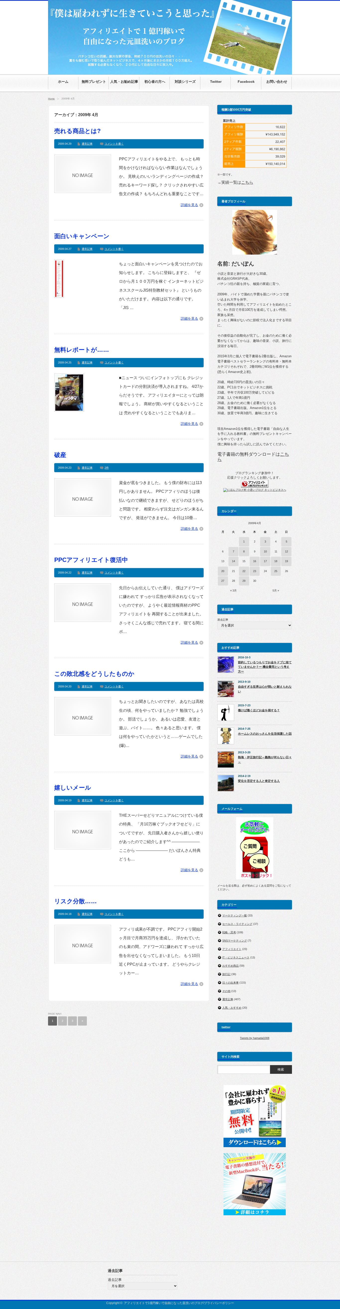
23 (254, 571)
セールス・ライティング (237, 923)
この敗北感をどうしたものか (94, 673)
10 (265, 551)
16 (254, 561)
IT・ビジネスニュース (235, 957)
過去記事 (222, 619)
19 (286, 561)
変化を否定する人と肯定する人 (259, 781)
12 (286, 551)
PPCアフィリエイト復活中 (91, 559)
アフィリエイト (231, 949)
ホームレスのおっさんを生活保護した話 (265, 733)
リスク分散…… (75, 901)
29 (243, 580)
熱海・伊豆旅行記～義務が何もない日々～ (265, 760)
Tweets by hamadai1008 (254, 1038)
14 (233, 561)
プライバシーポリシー (219, 1303)
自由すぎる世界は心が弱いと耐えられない (265, 689)
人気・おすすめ (231, 1007)
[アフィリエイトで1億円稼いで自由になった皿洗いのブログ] (170, 72)
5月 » (276, 590)
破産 (60, 454)
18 (275, 561)
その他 (226, 991)
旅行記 (226, 974)
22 (243, 571)
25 (275, 571)
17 (265, 561)
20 (222, 571)
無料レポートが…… (81, 349)
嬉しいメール (72, 787)
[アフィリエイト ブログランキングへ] (254, 486)
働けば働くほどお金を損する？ (259, 710)
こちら (247, 182)
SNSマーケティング (234, 940)
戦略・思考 (229, 932)
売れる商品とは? (77, 131)
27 (222, 580)
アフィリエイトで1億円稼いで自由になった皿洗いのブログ (163, 1303)
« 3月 (233, 590)
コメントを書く (114, 143)
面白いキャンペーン (82, 236)
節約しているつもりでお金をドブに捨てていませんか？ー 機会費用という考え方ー (265, 667)
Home (51, 98)
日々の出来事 (230, 982)
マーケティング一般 (234, 915)
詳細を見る (189, 205)
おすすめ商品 (230, 965)
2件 (107, 467)
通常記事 (87, 143)
